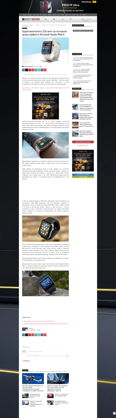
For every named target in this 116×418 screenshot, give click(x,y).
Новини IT (37, 25)
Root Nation (25, 25)
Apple (28, 78)
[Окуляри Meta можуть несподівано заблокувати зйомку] (50, 402)
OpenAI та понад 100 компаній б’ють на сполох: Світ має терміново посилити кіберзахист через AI (57, 388)
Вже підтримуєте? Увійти (83, 145)
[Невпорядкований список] (34, 355)
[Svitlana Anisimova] (23, 66)
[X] (26, 70)
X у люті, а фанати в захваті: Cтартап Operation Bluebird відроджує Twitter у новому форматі (83, 59)
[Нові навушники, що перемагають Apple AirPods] (25, 396)
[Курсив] (30, 355)
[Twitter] (76, 31)
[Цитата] (36, 355)
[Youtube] (90, 31)
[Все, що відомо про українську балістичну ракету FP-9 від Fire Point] (75, 125)
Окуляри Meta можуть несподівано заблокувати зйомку (61, 403)
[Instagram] (86, 31)
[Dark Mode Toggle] (114, 413)
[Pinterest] (29, 70)
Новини (31, 25)
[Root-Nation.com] (31, 19)
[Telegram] (36, 70)
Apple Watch (32, 330)
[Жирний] (28, 355)
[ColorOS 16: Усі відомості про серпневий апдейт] (50, 396)
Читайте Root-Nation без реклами (83, 142)
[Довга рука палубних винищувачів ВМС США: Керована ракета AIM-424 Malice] (75, 133)
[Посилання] (38, 355)
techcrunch (30, 328)
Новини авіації (26, 383)
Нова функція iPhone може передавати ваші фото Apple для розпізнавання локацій (45, 324)
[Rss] (74, 31)
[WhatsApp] (39, 70)
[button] (63, 19)
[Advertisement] (45, 190)
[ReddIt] (32, 70)
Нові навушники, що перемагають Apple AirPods (35, 396)
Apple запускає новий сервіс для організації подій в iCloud (39, 321)
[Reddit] (84, 31)
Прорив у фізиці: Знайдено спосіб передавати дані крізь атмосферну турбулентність (81, 82)
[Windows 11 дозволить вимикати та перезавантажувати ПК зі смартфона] (25, 402)
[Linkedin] (82, 31)
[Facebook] (23, 70)
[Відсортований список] (32, 355)
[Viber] (42, 70)
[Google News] (92, 31)
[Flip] (45, 70)
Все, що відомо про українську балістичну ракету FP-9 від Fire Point (86, 124)
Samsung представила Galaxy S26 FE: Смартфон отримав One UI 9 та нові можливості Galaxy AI (82, 76)
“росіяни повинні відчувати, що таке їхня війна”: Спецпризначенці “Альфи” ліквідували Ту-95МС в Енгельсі (33, 388)
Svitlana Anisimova (28, 66)
